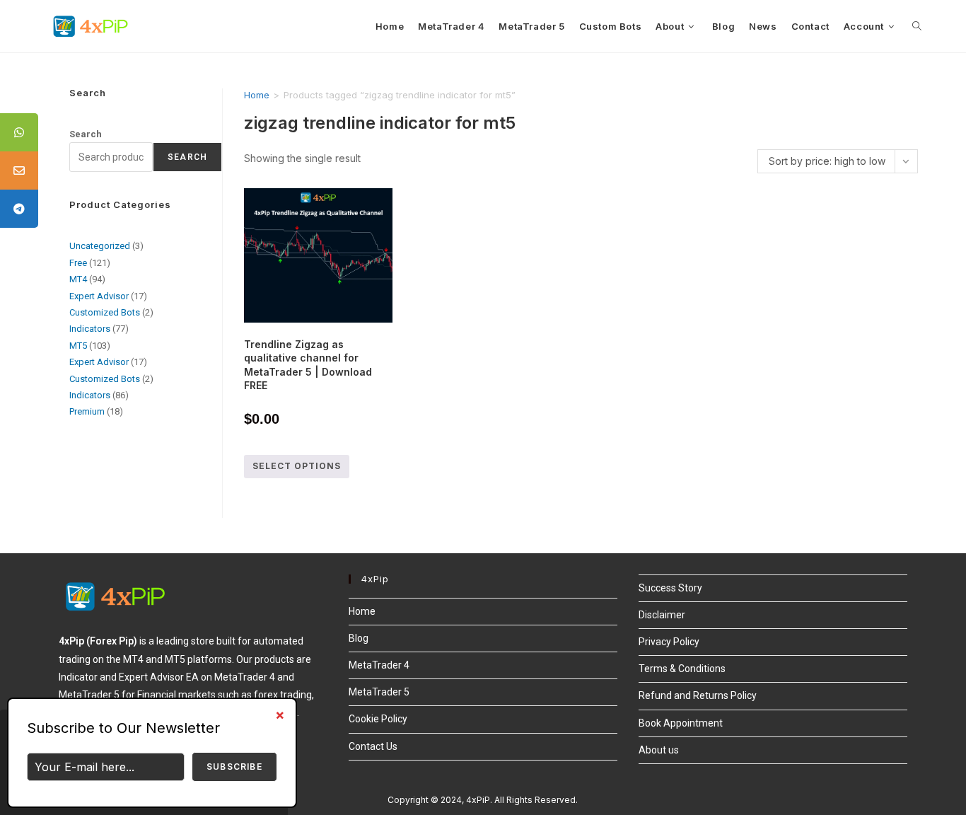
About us (659, 750)
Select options (296, 466)
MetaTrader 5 (379, 692)
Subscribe (234, 766)
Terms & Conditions (682, 668)
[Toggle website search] (917, 26)
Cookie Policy (378, 718)
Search (85, 134)
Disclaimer (662, 614)
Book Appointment (681, 723)
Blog (358, 638)
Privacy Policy (669, 641)
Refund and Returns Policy (698, 695)
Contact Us (373, 746)
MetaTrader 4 (379, 665)
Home (256, 94)
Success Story (670, 588)
